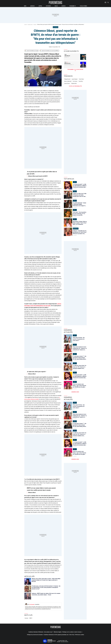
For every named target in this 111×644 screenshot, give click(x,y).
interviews (48, 5)
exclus (56, 5)
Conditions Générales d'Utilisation (35, 632)
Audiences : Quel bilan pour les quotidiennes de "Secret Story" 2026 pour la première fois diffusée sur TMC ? (80, 233)
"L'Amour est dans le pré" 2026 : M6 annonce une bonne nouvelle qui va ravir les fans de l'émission (79, 195)
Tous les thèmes (83, 5)
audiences (32, 5)
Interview (34, 24)
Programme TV (72, 5)
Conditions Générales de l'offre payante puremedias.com (56, 634)
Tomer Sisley (81, 79)
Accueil (25, 24)
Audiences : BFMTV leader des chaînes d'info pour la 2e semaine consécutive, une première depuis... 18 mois (46, 594)
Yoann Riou (81, 81)
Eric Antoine (75, 81)
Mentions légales (57, 632)
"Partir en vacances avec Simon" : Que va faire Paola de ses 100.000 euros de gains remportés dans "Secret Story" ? (80, 387)
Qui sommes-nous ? (48, 632)
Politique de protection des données (35, 634)
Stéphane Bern (74, 83)
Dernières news (30, 24)
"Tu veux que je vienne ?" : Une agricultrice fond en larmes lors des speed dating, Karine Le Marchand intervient (79, 358)
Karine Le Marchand (67, 81)
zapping (40, 5)
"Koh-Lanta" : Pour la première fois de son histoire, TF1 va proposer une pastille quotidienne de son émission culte (79, 215)
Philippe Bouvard (67, 79)
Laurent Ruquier (74, 79)
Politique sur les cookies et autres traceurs (72, 632)
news (25, 5)
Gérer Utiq (72, 634)
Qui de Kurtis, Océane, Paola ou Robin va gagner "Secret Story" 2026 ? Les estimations (80, 223)
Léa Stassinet (31, 604)
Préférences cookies (79, 634)
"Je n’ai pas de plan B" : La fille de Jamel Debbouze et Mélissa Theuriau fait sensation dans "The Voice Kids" (79, 186)
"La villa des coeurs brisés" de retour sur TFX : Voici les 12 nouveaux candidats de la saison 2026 (79, 367)
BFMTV (31, 618)
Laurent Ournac (67, 83)
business (63, 5)
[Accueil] (55, 2)
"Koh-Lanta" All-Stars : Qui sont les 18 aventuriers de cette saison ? (78, 339)
